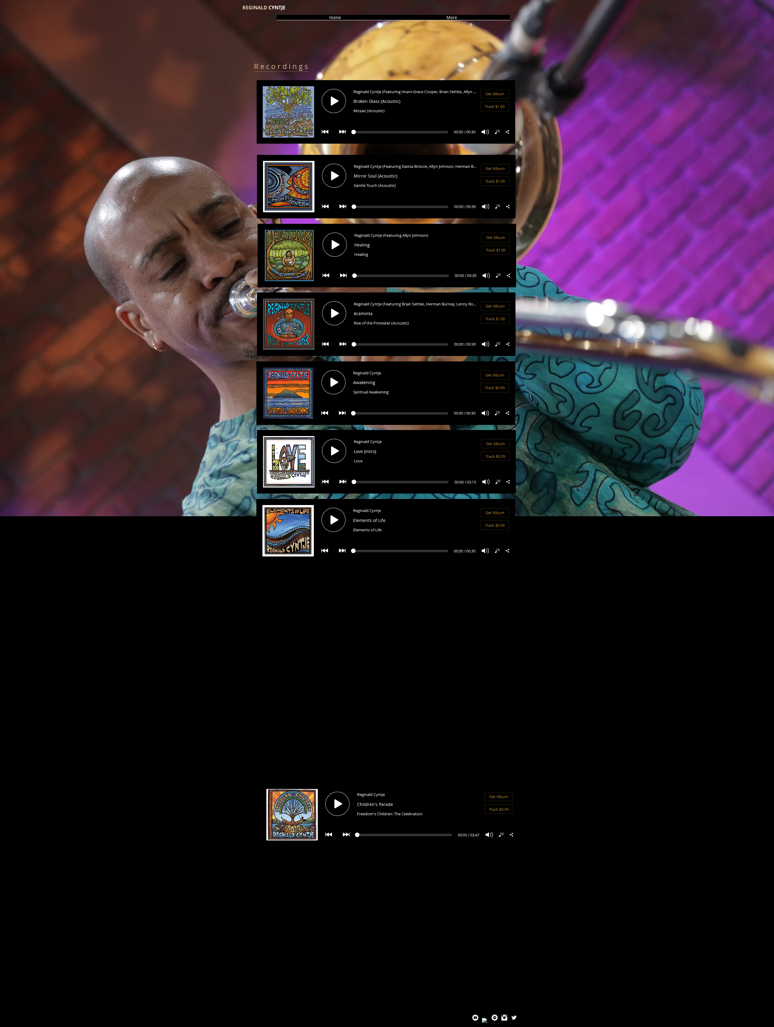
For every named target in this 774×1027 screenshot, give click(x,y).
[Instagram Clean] (504, 1018)
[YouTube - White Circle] (475, 1018)
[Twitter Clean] (514, 1018)
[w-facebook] (485, 1021)
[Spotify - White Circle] (495, 1018)
